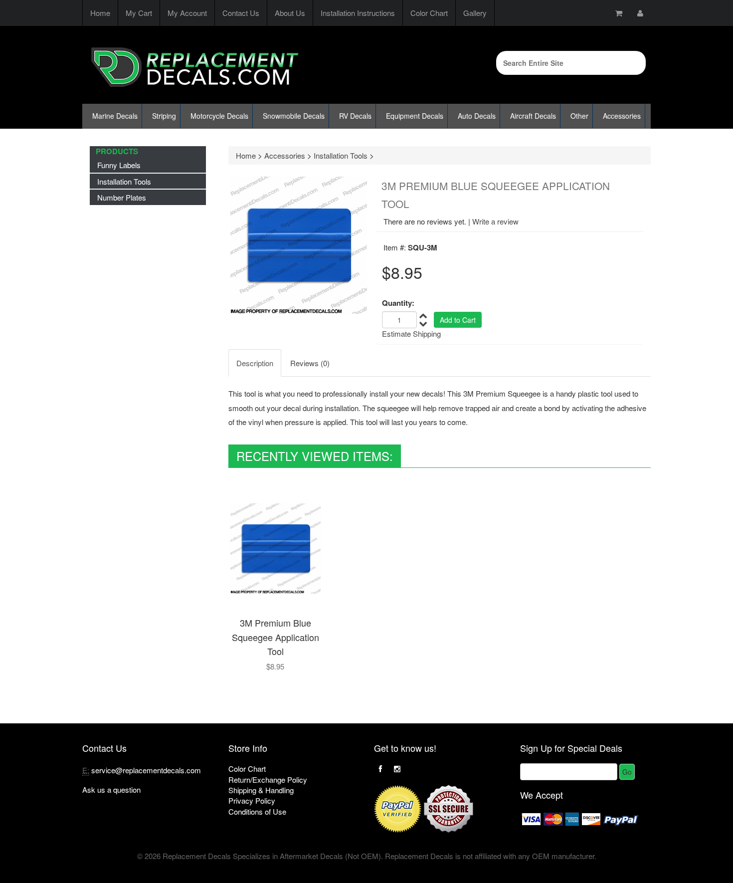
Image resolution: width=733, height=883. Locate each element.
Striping (164, 116)
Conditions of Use (257, 811)
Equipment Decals (414, 116)
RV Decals (355, 116)
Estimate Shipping (411, 333)
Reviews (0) (310, 363)
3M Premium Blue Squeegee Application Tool (275, 637)
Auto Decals (477, 116)
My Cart (139, 12)
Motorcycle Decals (219, 116)
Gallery (475, 12)
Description (254, 363)
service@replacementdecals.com (146, 770)
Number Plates (121, 197)
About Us (290, 12)
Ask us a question (111, 789)
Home (100, 12)
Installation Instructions (358, 12)
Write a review (495, 221)
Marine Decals (115, 116)
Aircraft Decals (533, 116)
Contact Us (240, 12)
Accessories (622, 116)
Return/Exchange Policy (267, 779)
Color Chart (429, 12)
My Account (187, 12)
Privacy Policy (251, 800)
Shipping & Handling (261, 790)
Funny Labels (119, 165)
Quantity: (398, 303)
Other (579, 116)
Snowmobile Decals (294, 116)
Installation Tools (124, 181)
